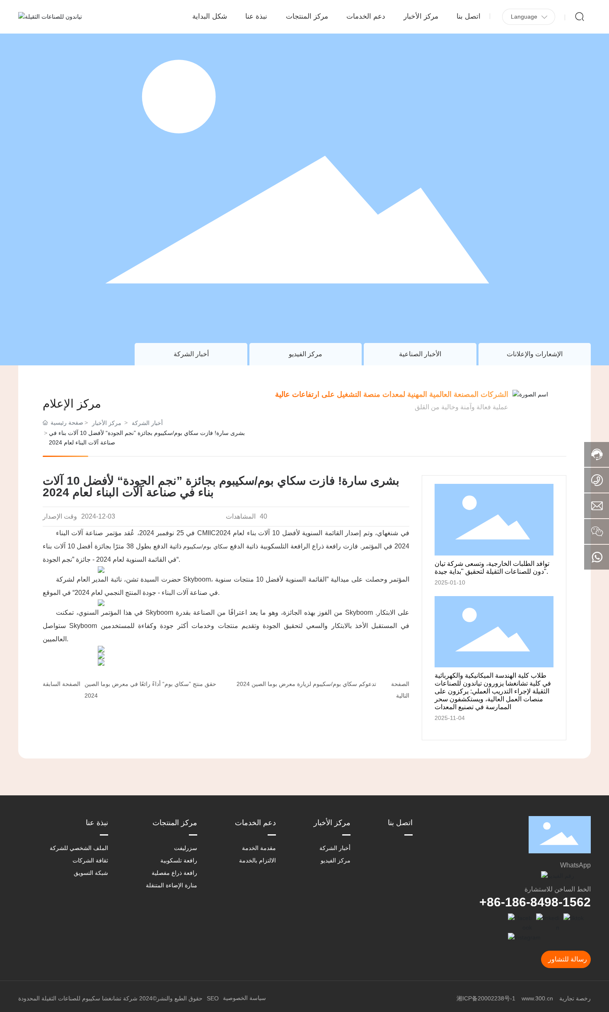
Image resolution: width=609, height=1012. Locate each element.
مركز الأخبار (106, 423)
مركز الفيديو (305, 353)
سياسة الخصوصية (244, 998)
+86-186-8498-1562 (535, 902)
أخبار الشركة (191, 353)
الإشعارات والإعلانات (535, 353)
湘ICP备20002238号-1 (486, 998)
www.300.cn (537, 998)
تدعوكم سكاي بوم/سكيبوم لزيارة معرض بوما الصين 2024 (306, 684)
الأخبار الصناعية (420, 353)
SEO (213, 998)
